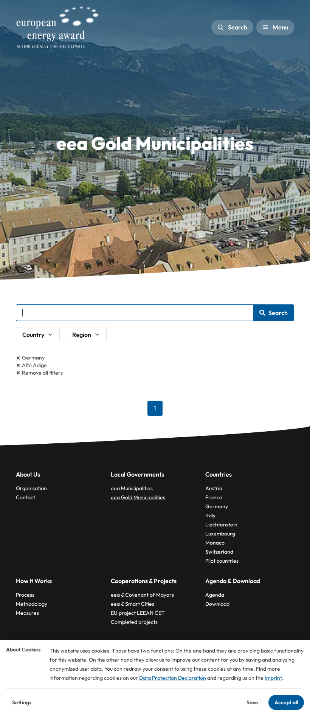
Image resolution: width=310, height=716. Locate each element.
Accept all (286, 702)
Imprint (273, 677)
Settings (21, 702)
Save (252, 702)
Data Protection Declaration (172, 677)
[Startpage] (57, 27)
